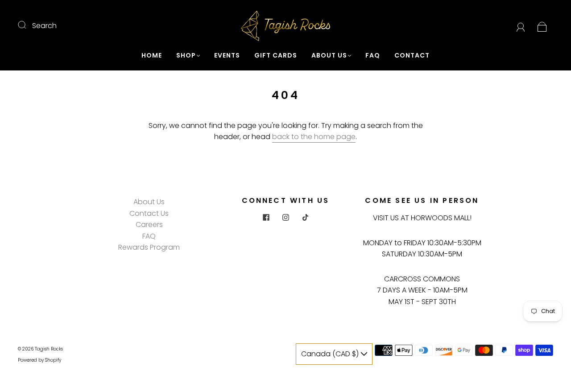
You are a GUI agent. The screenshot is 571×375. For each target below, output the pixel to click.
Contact (412, 56)
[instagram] (285, 217)
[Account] (520, 25)
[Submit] (27, 24)
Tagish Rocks (49, 349)
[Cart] (542, 25)
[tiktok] (305, 217)
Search (44, 26)
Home (151, 56)
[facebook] (266, 217)
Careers (149, 224)
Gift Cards (275, 56)
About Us (329, 56)
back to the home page (314, 137)
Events (227, 56)
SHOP (186, 56)
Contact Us (149, 213)
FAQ (372, 56)
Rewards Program (149, 247)
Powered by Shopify (39, 360)
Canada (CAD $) (330, 354)
